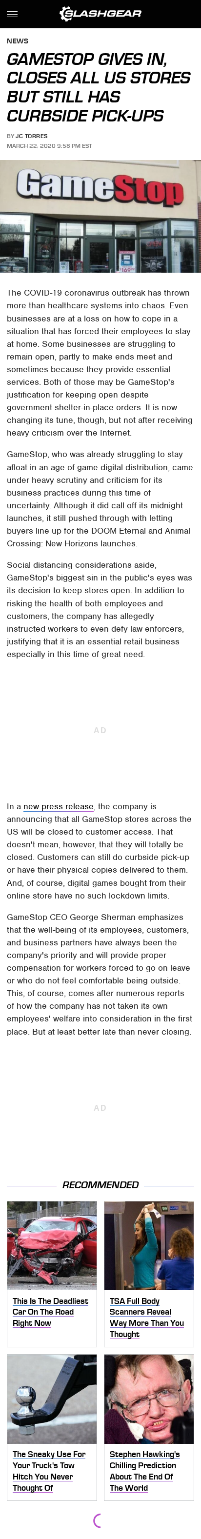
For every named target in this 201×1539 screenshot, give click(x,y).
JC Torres (32, 136)
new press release (58, 806)
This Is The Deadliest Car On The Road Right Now (50, 1312)
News (17, 42)
